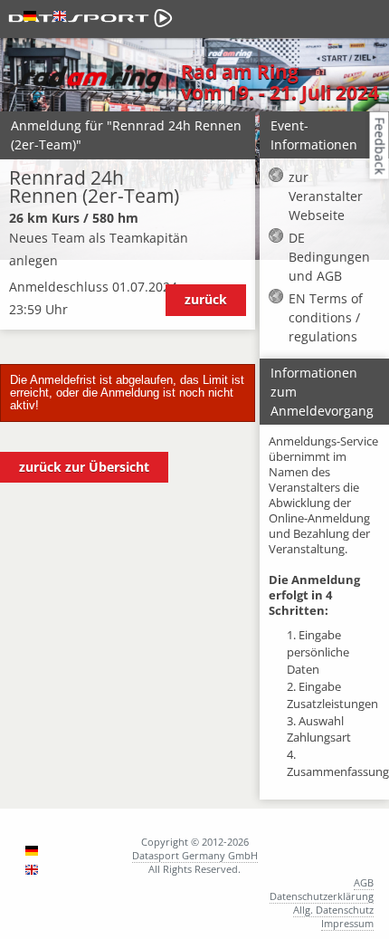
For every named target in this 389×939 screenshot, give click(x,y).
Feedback (380, 145)
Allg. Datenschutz (333, 909)
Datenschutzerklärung (322, 896)
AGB (364, 882)
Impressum (347, 923)
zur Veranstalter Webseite (326, 196)
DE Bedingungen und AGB (329, 256)
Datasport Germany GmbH (195, 855)
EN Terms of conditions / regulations (326, 317)
